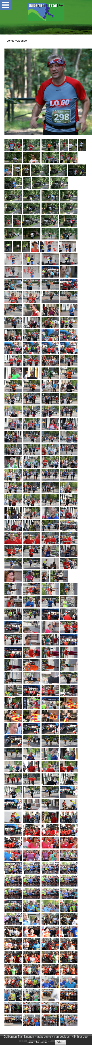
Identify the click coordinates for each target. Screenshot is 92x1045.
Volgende (21, 40)
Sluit (60, 1042)
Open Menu (5, 5)
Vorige (11, 40)
